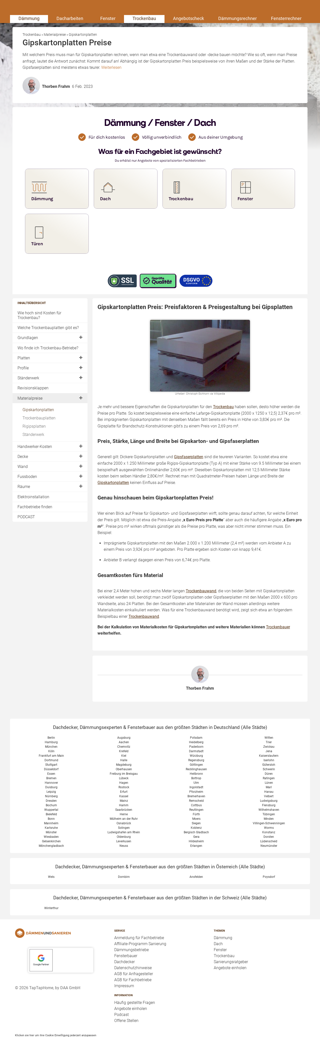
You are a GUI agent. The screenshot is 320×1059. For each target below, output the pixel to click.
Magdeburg (124, 764)
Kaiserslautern (268, 755)
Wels (51, 877)
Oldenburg (124, 837)
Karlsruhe (51, 828)
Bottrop (196, 778)
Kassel (123, 796)
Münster (51, 832)
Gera (196, 837)
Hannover (51, 782)
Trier (269, 742)
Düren (269, 773)
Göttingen (196, 764)
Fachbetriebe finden (35, 506)
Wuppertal (51, 810)
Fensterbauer (125, 955)
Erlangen (196, 846)
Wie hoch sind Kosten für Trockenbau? (39, 315)
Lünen (269, 782)
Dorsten (269, 837)
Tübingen (268, 814)
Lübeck (123, 778)
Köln (51, 751)
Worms (269, 828)
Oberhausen (124, 769)
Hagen (123, 782)
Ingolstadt (196, 787)
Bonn (51, 819)
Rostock (123, 787)
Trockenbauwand (201, 591)
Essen (51, 773)
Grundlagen (28, 337)
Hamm (123, 805)
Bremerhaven (196, 796)
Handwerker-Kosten (35, 446)
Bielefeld (51, 814)
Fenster (108, 18)
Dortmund (51, 760)
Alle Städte (254, 727)
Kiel (123, 755)
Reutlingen (196, 810)
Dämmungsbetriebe (131, 949)
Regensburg (196, 760)
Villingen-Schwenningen (269, 823)
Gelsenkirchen (51, 841)
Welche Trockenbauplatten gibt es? (48, 327)
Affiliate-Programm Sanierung (140, 943)
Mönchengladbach (51, 846)
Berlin (51, 737)
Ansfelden (196, 877)
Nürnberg (51, 796)
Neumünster (268, 846)
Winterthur (51, 908)
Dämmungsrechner (237, 18)
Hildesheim (196, 841)
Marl (269, 787)
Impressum (124, 985)
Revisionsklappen (33, 388)
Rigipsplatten (34, 426)
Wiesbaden (51, 837)
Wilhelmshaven (268, 810)
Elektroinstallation (33, 496)
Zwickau (268, 746)
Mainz (124, 801)
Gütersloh (268, 764)
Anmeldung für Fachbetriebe (139, 937)
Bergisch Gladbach (196, 832)
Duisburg (51, 787)
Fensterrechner (286, 18)
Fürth (196, 814)
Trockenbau (144, 18)
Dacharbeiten (69, 18)
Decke (23, 456)
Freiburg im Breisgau (124, 773)
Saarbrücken (123, 810)
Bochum (51, 805)
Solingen (124, 828)
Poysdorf (269, 877)
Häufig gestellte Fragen (134, 1002)
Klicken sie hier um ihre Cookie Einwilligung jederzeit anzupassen (55, 1035)
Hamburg (51, 742)
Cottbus (196, 805)
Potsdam (196, 737)
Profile (23, 368)
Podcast (121, 1014)
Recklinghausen (196, 769)
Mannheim (51, 823)
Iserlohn (269, 760)
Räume (24, 486)
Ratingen (269, 778)
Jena (269, 751)
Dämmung (29, 18)
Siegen (196, 823)
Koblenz (196, 828)
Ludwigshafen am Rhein (124, 832)
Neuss (124, 846)
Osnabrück (123, 823)
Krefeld (123, 751)
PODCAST (26, 516)
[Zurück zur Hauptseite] (60, 933)
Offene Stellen (126, 1020)
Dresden (51, 801)
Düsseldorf (51, 769)
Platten (24, 358)
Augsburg (123, 737)
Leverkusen (123, 841)
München (51, 746)
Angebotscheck (188, 18)
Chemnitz (123, 746)
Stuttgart (51, 764)
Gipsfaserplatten (188, 456)
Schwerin (269, 769)
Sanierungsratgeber (231, 961)
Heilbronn (196, 773)
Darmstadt (196, 751)
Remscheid (196, 801)
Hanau (269, 791)
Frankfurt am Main (51, 755)
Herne (124, 814)
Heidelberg (196, 742)
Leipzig (51, 791)
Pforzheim (196, 791)
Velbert (269, 796)
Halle (123, 760)
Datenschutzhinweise (133, 967)
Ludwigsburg (269, 801)
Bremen (51, 778)
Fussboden (27, 476)
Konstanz (268, 832)
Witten (268, 737)
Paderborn (196, 746)
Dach (218, 943)
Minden (269, 819)
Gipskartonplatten (38, 409)
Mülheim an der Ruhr (124, 819)
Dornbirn (124, 877)
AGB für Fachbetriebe (133, 979)
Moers (196, 819)
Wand (23, 466)
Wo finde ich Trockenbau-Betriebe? (48, 348)
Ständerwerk (28, 378)
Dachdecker (124, 961)
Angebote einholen (130, 1008)
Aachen (124, 742)
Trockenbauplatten (39, 418)
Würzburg (196, 755)
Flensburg (269, 805)
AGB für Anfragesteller (133, 973)
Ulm (196, 782)
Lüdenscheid (268, 841)
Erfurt (124, 791)
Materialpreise (30, 398)
